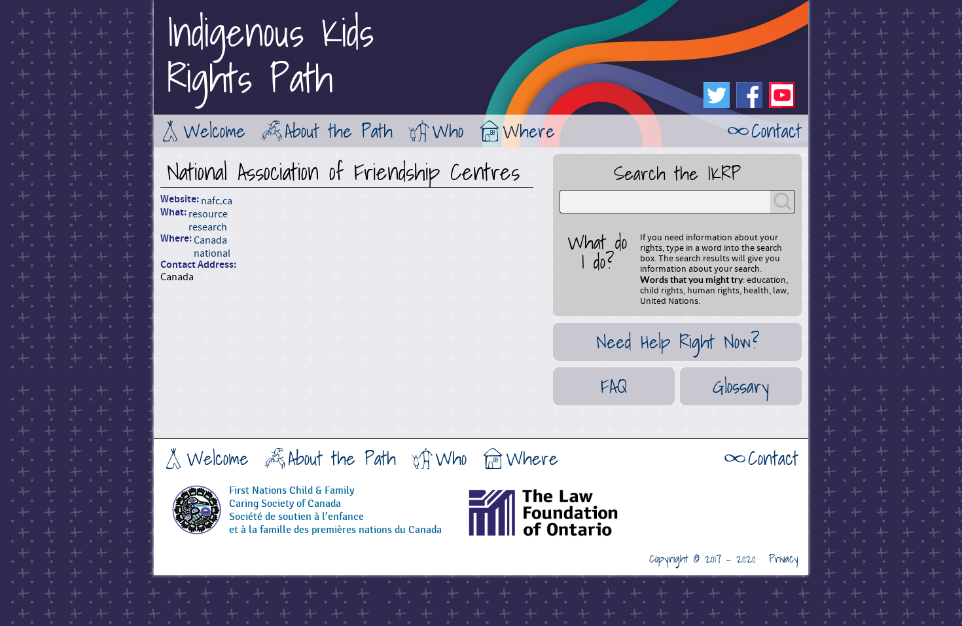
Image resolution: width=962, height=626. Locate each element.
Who (447, 131)
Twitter (717, 95)
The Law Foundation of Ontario (576, 517)
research (207, 227)
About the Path (339, 131)
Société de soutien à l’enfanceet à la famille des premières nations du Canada (335, 523)
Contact (776, 131)
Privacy (783, 559)
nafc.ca (216, 201)
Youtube (782, 95)
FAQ (614, 386)
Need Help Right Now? (677, 342)
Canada (210, 240)
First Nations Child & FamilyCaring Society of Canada (291, 497)
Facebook (749, 95)
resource (208, 214)
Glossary (741, 386)
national (212, 253)
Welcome (214, 131)
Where (529, 131)
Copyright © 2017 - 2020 (702, 559)
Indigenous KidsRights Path (270, 55)
